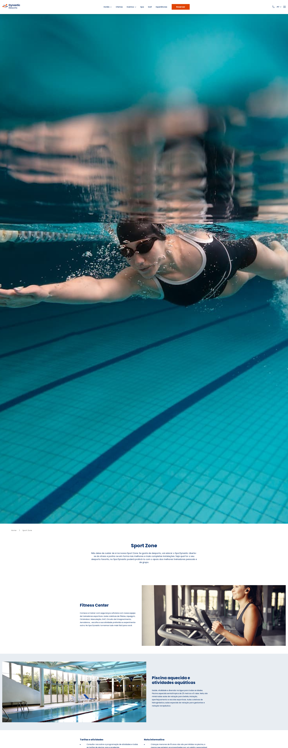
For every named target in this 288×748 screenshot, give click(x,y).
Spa (143, 7)
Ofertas (120, 7)
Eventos (131, 7)
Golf (151, 7)
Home (13, 530)
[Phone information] (273, 7)
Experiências (162, 7)
